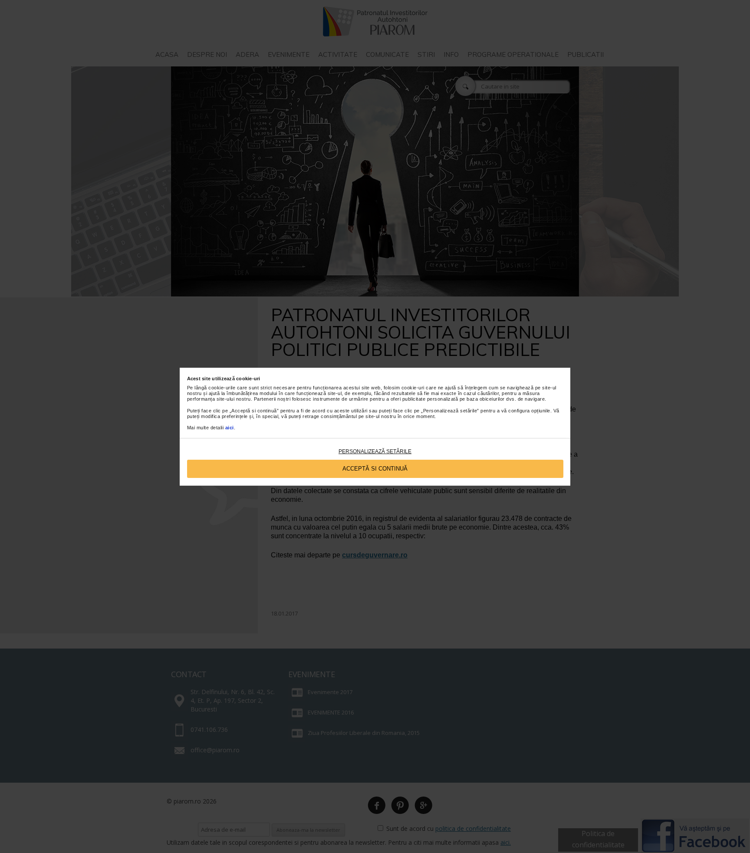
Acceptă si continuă (375, 468)
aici (229, 427)
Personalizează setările (375, 451)
